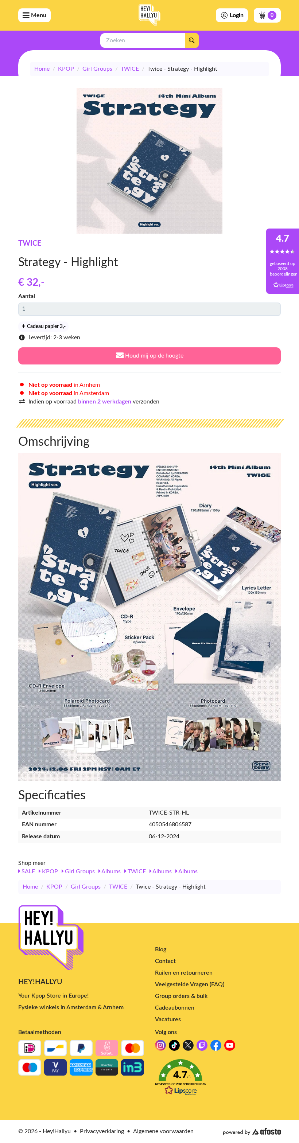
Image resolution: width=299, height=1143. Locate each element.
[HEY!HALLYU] (149, 15)
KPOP (66, 69)
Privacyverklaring (102, 1131)
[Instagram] (160, 1047)
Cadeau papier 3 (46, 326)
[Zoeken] (192, 40)
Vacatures (168, 1019)
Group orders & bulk (181, 996)
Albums (110, 871)
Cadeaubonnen (174, 1008)
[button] (218, 1079)
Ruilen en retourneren (184, 973)
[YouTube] (229, 1047)
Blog (160, 949)
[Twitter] (188, 1047)
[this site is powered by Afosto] (252, 1131)
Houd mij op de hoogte (153, 356)
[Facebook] (215, 1047)
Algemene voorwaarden (163, 1131)
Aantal (26, 296)
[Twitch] (202, 1047)
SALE (27, 871)
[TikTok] (174, 1047)
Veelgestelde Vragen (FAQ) (189, 984)
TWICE (130, 69)
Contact (165, 961)
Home (42, 69)
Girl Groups (97, 69)
